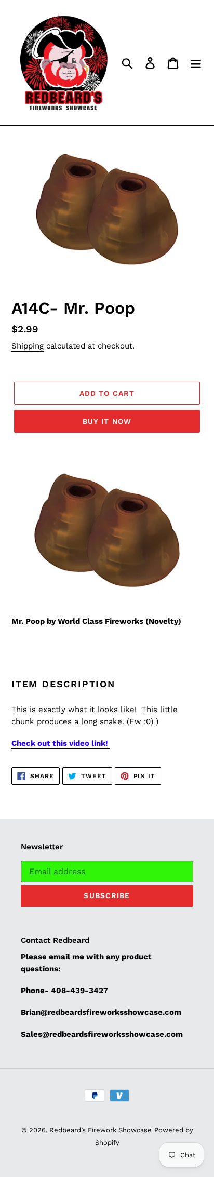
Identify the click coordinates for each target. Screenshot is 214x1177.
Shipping (27, 346)
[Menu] (195, 62)
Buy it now (107, 421)
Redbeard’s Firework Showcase (100, 1130)
